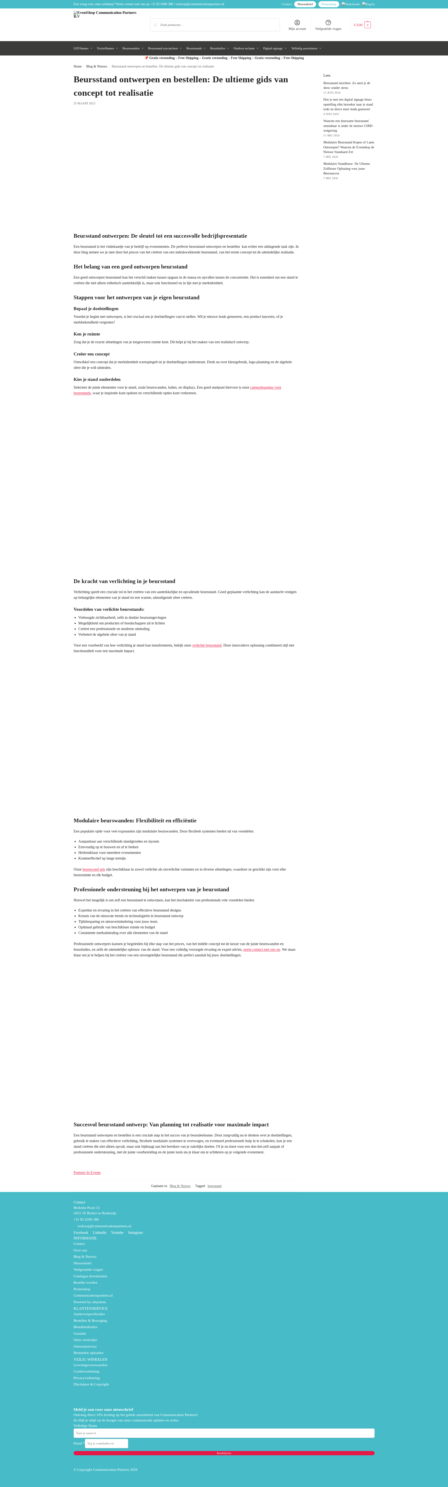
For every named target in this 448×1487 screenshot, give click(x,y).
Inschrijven (224, 1453)
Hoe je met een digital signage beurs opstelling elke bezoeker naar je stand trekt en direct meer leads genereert (348, 104)
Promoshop (329, 4)
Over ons (80, 1250)
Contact (287, 4)
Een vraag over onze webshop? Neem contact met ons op (111, 4)
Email (79, 1443)
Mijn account (297, 29)
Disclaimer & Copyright (91, 1384)
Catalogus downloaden (90, 1276)
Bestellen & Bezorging (90, 1320)
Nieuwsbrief (305, 4)
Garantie (80, 1333)
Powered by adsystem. (90, 1302)
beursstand (215, 1186)
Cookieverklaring (86, 1371)
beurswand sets (94, 869)
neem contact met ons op (261, 949)
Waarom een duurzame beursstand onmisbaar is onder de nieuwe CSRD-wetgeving (348, 125)
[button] (362, 24)
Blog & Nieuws (96, 66)
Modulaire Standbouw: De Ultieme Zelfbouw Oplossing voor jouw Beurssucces (346, 168)
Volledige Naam (85, 1426)
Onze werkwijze (85, 1340)
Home (78, 66)
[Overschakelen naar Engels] (368, 4)
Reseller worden (85, 1282)
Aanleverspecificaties (89, 1314)
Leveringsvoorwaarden (90, 1365)
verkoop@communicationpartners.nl (200, 4)
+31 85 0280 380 (161, 4)
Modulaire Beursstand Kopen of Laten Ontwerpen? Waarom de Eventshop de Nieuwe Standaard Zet (348, 147)
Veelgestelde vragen (328, 29)
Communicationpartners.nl (93, 1295)
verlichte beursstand (207, 645)
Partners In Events (87, 1173)
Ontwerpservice (85, 1346)
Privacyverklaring (87, 1378)
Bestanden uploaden (88, 1353)
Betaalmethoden (85, 1327)
